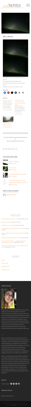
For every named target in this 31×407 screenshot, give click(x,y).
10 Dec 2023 (14, 163)
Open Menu (28, 5)
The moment (12, 167)
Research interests (14, 161)
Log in (3, 260)
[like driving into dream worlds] (8, 119)
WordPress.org (5, 269)
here (13, 395)
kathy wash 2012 (11, 194)
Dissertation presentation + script (10, 218)
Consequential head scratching (17, 174)
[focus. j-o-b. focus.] (9, 105)
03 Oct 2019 (14, 169)
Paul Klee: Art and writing (8, 225)
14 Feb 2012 (6, 38)
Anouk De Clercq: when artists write (10, 237)
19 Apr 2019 (14, 176)
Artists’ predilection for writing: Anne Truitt (12, 233)
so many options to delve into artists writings (13, 228)
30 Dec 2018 (14, 184)
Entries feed (4, 263)
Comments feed (5, 266)
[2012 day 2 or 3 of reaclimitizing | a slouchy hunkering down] (21, 107)
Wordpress (15, 405)
